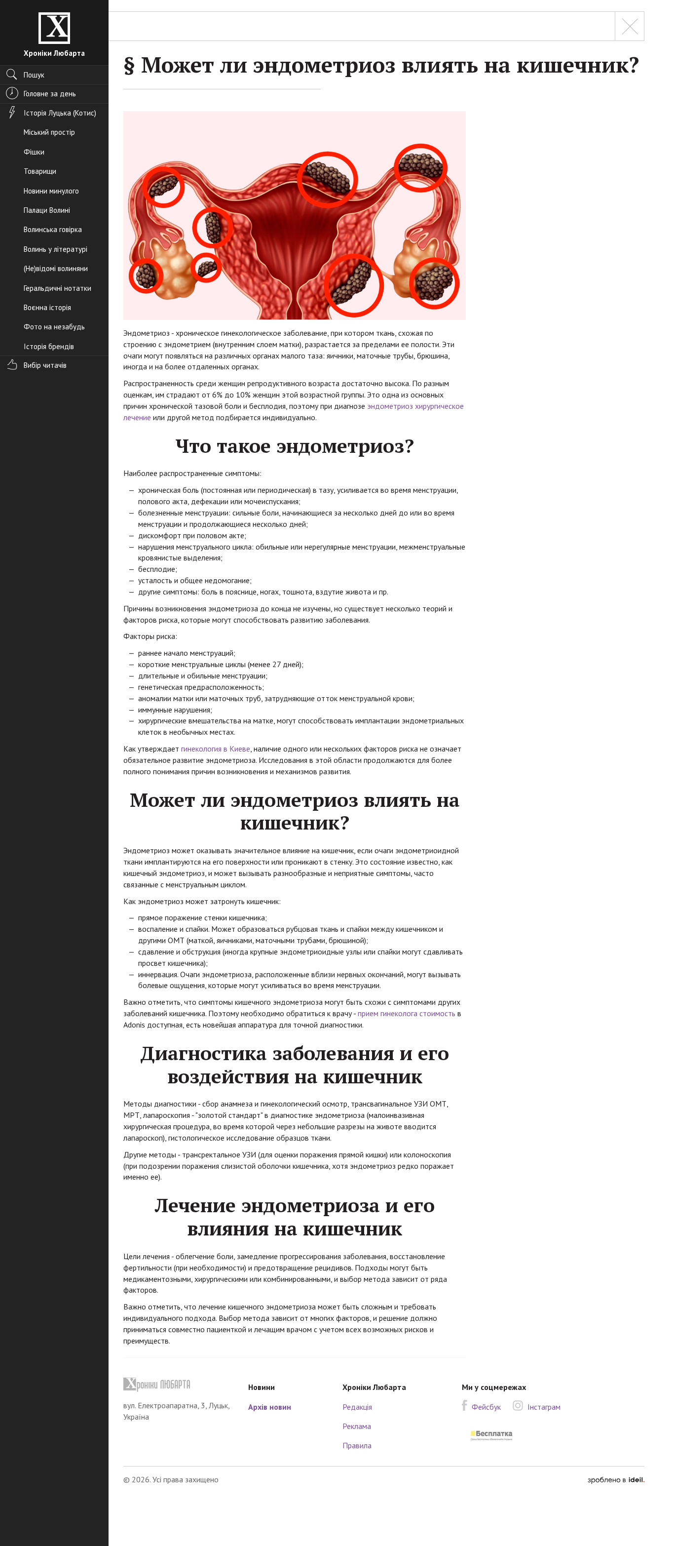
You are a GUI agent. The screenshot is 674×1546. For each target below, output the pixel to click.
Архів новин (269, 1407)
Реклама (356, 1426)
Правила (357, 1445)
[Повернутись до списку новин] (629, 26)
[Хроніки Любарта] (178, 1385)
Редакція (357, 1407)
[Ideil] (616, 1479)
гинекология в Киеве (215, 748)
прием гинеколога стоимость (406, 1013)
